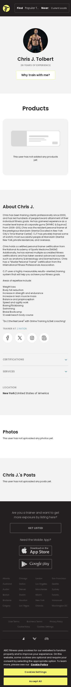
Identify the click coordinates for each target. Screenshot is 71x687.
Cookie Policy (23, 626)
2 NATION (22, 328)
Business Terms (34, 621)
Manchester (41, 589)
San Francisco (59, 578)
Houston (23, 600)
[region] (35, 663)
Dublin (22, 594)
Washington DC (59, 605)
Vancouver (57, 600)
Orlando (39, 605)
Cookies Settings (45, 626)
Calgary (6, 605)
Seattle (55, 583)
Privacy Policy (56, 621)
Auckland (7, 583)
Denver (22, 589)
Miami (39, 594)
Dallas (22, 583)
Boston (6, 594)
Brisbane (7, 600)
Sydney (55, 589)
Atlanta (6, 578)
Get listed (35, 528)
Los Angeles (41, 583)
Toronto (55, 594)
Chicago (23, 578)
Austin (6, 589)
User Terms (13, 621)
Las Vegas (24, 605)
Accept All (35, 681)
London (39, 578)
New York (40, 600)
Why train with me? (35, 75)
